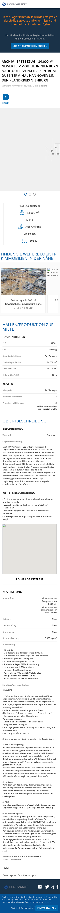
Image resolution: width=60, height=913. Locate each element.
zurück (5, 103)
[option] (30, 149)
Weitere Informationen (22, 908)
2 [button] (30, 194)
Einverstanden (46, 908)
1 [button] (25, 194)
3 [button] (34, 194)
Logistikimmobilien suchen (30, 46)
